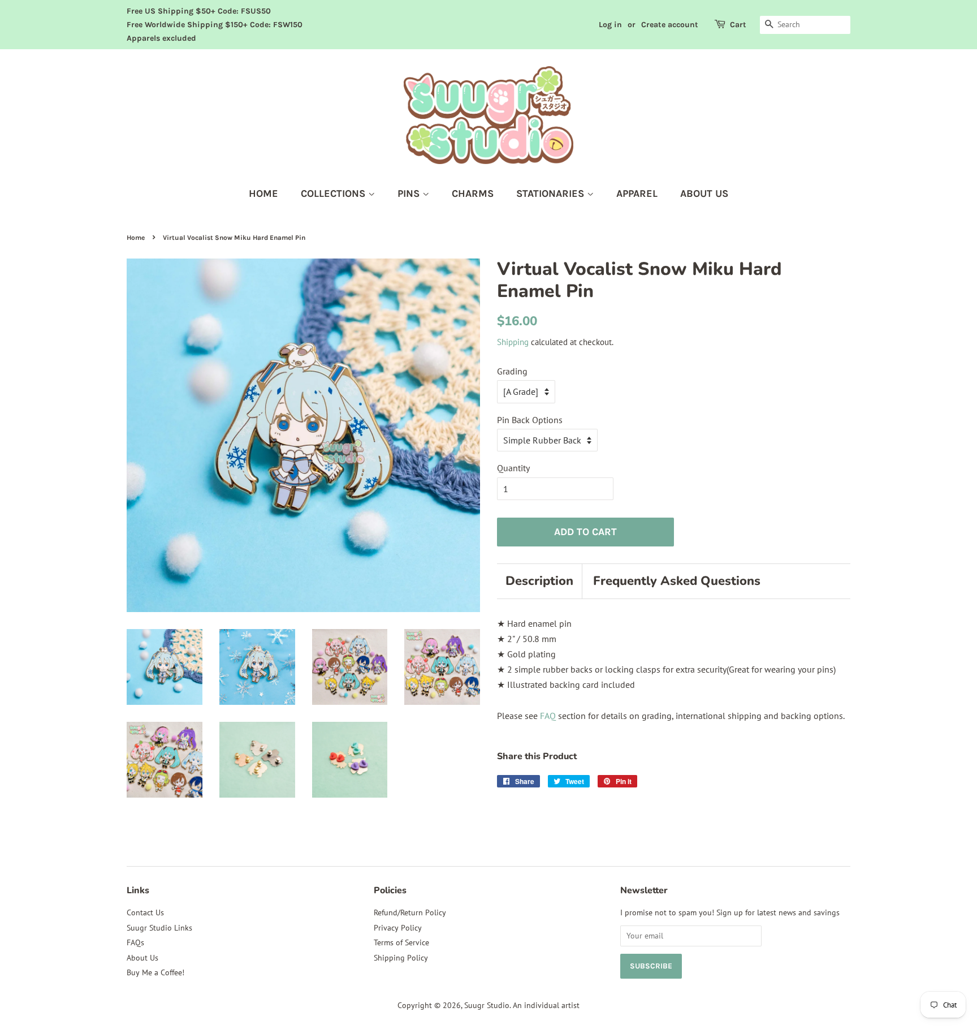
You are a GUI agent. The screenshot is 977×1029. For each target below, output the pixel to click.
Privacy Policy (398, 928)
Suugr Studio (486, 1005)
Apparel (637, 193)
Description (539, 580)
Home (263, 193)
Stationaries (551, 193)
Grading (512, 371)
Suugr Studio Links (159, 928)
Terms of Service (401, 942)
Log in (610, 24)
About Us (142, 958)
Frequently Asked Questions (676, 580)
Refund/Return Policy (410, 912)
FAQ (548, 715)
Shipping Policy (401, 958)
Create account (669, 24)
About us (704, 193)
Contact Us (145, 912)
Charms (473, 193)
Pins (409, 193)
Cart (738, 24)
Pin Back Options (530, 419)
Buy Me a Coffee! (155, 972)
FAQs (135, 942)
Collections (334, 193)
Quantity (513, 467)
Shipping (513, 342)
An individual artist (546, 1005)
